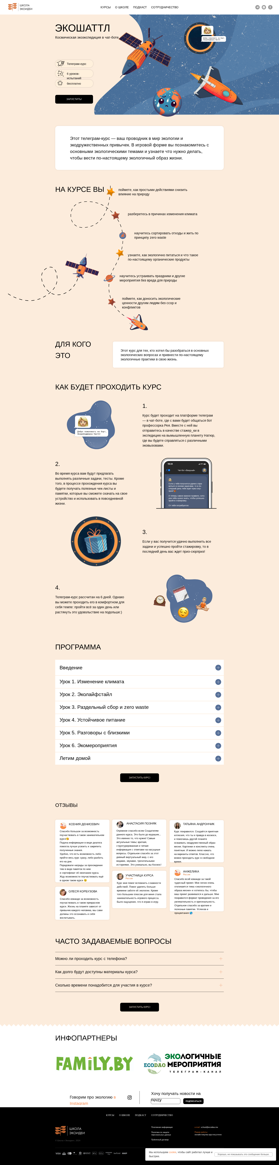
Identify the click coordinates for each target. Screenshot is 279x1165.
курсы (106, 7)
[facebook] (270, 7)
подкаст (140, 7)
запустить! (74, 99)
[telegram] (257, 7)
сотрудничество (164, 7)
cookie (172, 1152)
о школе (122, 7)
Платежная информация (162, 1127)
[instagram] (264, 7)
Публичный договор (160, 1140)
